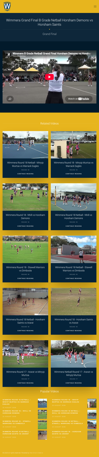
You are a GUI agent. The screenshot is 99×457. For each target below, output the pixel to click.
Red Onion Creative (36, 453)
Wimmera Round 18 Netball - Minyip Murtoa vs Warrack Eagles (17, 402)
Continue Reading (25, 174)
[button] (95, 6)
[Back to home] (7, 6)
